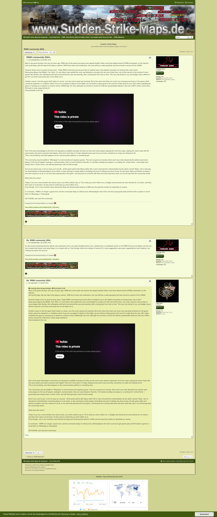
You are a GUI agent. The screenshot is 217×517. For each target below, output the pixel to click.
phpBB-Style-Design (51, 468)
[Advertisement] (108, 232)
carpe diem (159, 303)
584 (162, 76)
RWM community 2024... (35, 49)
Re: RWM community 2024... (39, 240)
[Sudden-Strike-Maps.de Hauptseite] (108, 18)
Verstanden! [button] (204, 514)
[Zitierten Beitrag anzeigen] (53, 288)
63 (162, 311)
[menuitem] (36, 2)
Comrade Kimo (160, 69)
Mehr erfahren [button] (82, 514)
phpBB (33, 465)
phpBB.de (43, 467)
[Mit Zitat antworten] (150, 57)
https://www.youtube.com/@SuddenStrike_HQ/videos (42, 207)
